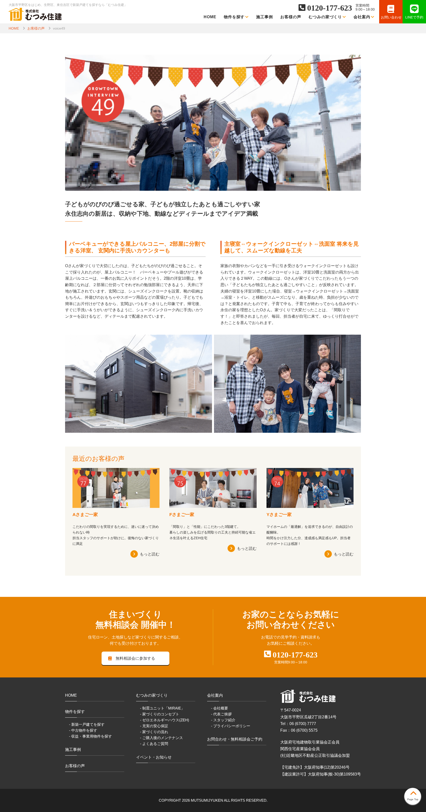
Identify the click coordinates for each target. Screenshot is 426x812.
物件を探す (234, 17)
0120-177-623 (329, 7)
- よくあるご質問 (154, 744)
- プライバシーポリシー (230, 726)
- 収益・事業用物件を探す (90, 736)
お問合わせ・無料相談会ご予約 (234, 739)
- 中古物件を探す (83, 730)
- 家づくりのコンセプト (159, 714)
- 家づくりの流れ (154, 732)
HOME (210, 17)
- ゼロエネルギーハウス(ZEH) (164, 720)
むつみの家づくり (325, 17)
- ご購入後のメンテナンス (161, 738)
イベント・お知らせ (154, 757)
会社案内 (362, 17)
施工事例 (264, 17)
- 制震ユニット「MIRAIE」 (162, 708)
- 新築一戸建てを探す (87, 724)
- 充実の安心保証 (154, 726)
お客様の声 (290, 17)
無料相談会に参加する (135, 658)
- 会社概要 (219, 708)
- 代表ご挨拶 (221, 714)
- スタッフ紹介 (223, 720)
